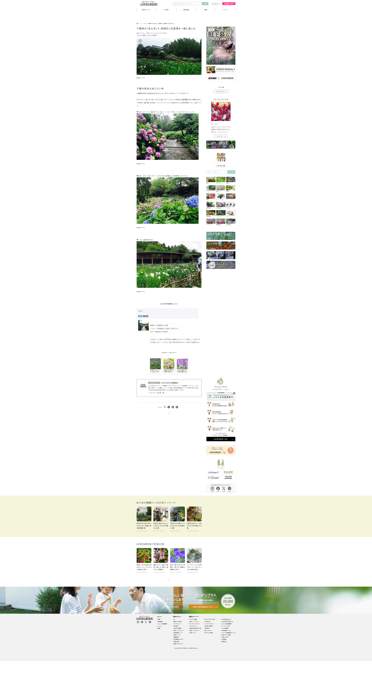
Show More (219, 91)
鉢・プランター (208, 630)
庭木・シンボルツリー (179, 630)
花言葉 (166, 10)
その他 (145, 316)
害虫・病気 (176, 641)
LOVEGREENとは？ (226, 619)
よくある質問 (225, 628)
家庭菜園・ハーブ (178, 632)
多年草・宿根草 (177, 628)
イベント (160, 626)
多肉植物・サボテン (178, 639)
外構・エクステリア (178, 644)
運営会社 (224, 641)
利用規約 (224, 639)
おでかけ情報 (142, 23)
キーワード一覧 (226, 626)
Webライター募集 (226, 635)
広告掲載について (226, 630)
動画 (159, 628)
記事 (159, 619)
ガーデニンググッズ (194, 624)
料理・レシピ (177, 635)
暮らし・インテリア (194, 621)
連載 (205, 10)
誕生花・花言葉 (177, 621)
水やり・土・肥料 (209, 632)
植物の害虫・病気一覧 (195, 628)
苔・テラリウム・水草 (210, 619)
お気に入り (143, 41)
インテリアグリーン (209, 624)
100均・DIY (207, 621)
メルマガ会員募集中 (227, 624)
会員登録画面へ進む (221, 439)
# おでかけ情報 (141, 35)
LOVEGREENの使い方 (227, 621)
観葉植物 (176, 637)
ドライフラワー (193, 626)
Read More (220, 136)
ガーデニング (177, 624)
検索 (206, 3)
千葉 (140, 316)
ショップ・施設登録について (228, 632)
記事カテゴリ (146, 10)
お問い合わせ (225, 637)
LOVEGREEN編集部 (162, 33)
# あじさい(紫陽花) (152, 35)
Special (225, 10)
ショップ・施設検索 (162, 624)
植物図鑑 (186, 10)
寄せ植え (176, 626)
